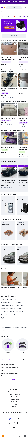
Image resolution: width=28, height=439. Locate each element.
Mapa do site (14, 396)
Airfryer (3, 314)
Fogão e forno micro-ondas (8, 318)
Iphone (12, 311)
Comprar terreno (5, 330)
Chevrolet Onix (4, 299)
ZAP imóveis (14, 404)
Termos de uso (14, 389)
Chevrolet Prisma (19, 305)
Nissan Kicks (13, 308)
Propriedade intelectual (14, 394)
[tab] (8, 359)
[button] (14, 7)
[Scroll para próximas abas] (25, 359)
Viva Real (14, 406)
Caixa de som (17, 314)
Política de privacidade (14, 392)
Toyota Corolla (4, 308)
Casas (3, 376)
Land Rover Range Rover (7, 305)
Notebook (24, 314)
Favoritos (18, 16)
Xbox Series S (18, 321)
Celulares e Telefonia (7, 364)
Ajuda (14, 384)
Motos (3, 370)
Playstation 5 (9, 314)
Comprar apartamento (12, 324)
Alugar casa (24, 327)
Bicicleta (3, 324)
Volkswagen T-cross (6, 302)
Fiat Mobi (19, 308)
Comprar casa (16, 327)
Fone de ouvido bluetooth (7, 321)
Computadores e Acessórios (9, 373)
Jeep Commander (16, 302)
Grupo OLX (14, 401)
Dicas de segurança (14, 387)
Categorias (7, 16)
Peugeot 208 (13, 299)
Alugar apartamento (6, 327)
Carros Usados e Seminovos (9, 367)
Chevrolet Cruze (5, 311)
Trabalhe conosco (14, 399)
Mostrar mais (15, 379)
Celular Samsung (19, 311)
